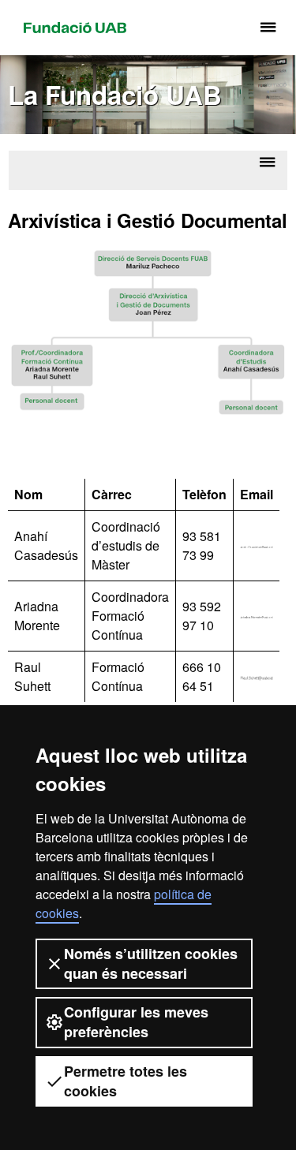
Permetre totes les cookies (125, 1081)
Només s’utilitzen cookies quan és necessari (151, 963)
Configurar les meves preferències (136, 1022)
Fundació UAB (75, 27)
